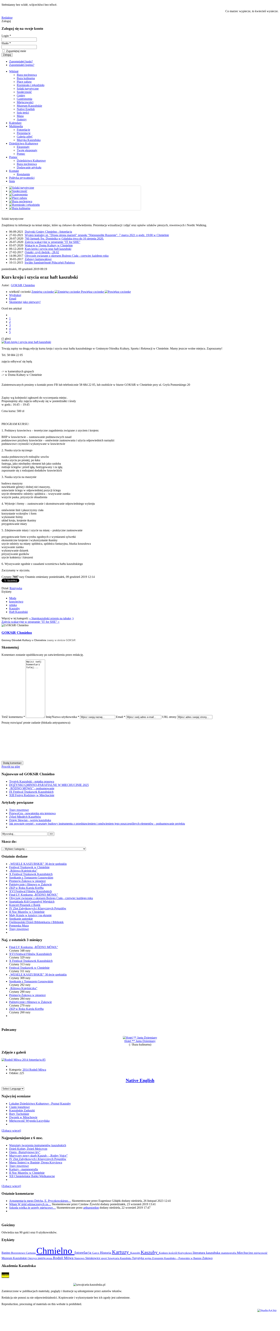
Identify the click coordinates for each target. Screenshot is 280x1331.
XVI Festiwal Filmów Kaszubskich (30, 891)
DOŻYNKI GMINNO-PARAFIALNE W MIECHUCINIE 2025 (49, 785)
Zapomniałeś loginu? (21, 65)
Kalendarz (15, 122)
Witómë (13, 71)
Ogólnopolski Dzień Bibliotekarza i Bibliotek (36, 922)
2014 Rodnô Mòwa (34, 1069)
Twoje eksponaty (27, 150)
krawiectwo (16, 601)
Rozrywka (16, 588)
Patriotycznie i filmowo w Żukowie (30, 884)
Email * (120, 716)
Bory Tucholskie (19, 1113)
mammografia (229, 1253)
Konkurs (164, 1252)
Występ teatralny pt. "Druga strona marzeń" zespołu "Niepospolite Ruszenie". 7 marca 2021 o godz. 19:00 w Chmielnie (97, 235)
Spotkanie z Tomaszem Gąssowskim (31, 877)
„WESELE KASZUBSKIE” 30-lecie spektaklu (38, 863)
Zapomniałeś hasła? (21, 61)
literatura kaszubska (207, 1253)
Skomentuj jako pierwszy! (25, 302)
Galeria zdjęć (25, 136)
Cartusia (31, 1252)
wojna (148, 1258)
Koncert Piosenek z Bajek (24, 905)
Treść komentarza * (13, 716)
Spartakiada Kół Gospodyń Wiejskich (31, 901)
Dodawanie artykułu (29, 167)
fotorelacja (83, 1252)
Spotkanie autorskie (21, 918)
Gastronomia (24, 98)
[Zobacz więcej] (11, 1130)
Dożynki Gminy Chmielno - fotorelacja (48, 231)
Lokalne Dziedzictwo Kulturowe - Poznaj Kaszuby (40, 1103)
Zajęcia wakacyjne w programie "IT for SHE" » (30, 621)
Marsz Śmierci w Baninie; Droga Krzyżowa (35, 1162)
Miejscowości (25, 102)
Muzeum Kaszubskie (29, 105)
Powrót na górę (11, 766)
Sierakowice (93, 1258)
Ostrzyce (33, 1258)
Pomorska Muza (19, 925)
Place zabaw (24, 81)
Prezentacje (23, 133)
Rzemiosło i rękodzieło (30, 85)
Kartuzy (121, 1252)
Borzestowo (18, 1252)
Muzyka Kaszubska (29, 140)
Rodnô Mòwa (63, 1258)
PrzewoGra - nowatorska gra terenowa (32, 813)
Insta (12, 181)
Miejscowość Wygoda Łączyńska (29, 1120)
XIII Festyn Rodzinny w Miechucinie (31, 795)
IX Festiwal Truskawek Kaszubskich (31, 791)
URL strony (169, 716)
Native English (26, 109)
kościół (173, 1252)
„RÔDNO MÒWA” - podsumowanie (31, 788)
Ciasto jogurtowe (19, 1107)
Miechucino (245, 1253)
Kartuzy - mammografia (23, 1169)
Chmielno (55, 1251)
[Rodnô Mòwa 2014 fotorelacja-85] (24, 1059)
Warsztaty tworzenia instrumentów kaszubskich (37, 1145)
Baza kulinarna (26, 78)
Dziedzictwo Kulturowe (23, 143)
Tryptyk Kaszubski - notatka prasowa (31, 781)
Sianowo (79, 1258)
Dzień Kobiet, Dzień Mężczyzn (28, 1148)
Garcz (96, 1252)
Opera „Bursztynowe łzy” (24, 1152)
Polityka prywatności (21, 177)
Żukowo (207, 1258)
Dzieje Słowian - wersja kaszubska (30, 820)
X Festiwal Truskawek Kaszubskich (31, 874)
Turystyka (138, 1258)
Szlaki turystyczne (28, 88)
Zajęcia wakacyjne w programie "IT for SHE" (52, 242)
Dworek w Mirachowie (23, 1117)
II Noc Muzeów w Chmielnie (27, 911)
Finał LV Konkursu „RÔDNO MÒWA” (33, 894)
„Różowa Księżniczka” (23, 870)
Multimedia (16, 126)
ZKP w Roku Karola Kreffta (26, 887)
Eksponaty (23, 146)
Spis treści (23, 112)
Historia (106, 1253)
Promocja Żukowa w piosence (27, 881)
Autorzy (22, 119)
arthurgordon (91, 1207)
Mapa (20, 116)
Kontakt (14, 170)
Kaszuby (14, 608)
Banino (6, 1252)
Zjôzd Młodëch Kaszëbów (25, 816)
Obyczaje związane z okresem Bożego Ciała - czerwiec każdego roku (67, 255)
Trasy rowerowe (19, 809)
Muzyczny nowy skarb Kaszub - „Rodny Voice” (38, 1155)
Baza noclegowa (27, 74)
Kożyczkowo (185, 1252)
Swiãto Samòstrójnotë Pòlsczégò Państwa (50, 262)
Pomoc (21, 153)
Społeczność (24, 92)
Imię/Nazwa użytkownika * (62, 716)
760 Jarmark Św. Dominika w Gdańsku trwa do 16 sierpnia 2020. (64, 238)
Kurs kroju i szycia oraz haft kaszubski (48, 248)
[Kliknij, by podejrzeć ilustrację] (26, 342)
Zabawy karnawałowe (38, 259)
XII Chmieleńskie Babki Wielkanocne (32, 1176)
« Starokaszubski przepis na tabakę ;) (51, 618)
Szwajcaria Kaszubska (120, 1258)
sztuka (13, 605)
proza (49, 1258)
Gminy (21, 95)
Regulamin (23, 174)
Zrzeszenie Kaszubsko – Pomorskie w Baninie (177, 1258)
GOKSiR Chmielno (23, 285)
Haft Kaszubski (18, 611)
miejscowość (260, 1252)
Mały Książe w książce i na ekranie (30, 915)
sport (104, 1258)
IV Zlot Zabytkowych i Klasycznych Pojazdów (37, 908)
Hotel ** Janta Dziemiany (140, 1041)
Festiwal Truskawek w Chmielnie (29, 867)
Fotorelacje (23, 129)
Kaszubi (135, 1252)
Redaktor (7, 17)
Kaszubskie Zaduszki (22, 1110)
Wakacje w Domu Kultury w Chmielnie (49, 245)
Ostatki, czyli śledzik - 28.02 (42, 252)
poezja (42, 1258)
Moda (12, 598)
